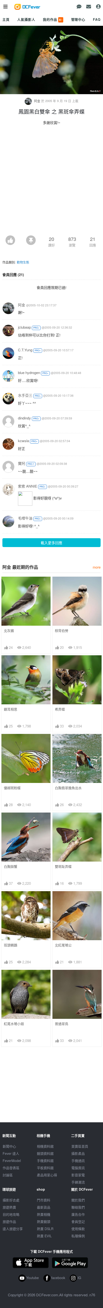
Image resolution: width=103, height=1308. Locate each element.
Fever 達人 (11, 1153)
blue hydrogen (29, 372)
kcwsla (23, 440)
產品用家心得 (47, 1174)
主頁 (6, 19)
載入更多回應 (51, 542)
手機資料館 (45, 1160)
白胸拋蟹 (10, 866)
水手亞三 (25, 395)
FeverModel (12, 1160)
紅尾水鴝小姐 (14, 1023)
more (97, 567)
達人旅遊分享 (13, 1228)
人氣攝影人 (26, 19)
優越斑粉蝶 (12, 788)
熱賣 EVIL (44, 1235)
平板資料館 (45, 1167)
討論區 (8, 1174)
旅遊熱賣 (9, 1207)
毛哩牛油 (25, 518)
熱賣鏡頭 (43, 1221)
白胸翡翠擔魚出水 (68, 788)
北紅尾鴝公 (63, 945)
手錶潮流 (78, 1182)
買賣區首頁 (79, 1146)
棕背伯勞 (61, 630)
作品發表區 (11, 1167)
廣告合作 (78, 1214)
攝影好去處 (11, 1200)
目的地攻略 (11, 1214)
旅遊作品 (9, 1221)
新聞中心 (9, 1146)
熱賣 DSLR (45, 1228)
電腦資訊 (78, 1167)
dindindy (24, 417)
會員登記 (78, 1221)
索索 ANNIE (27, 485)
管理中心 (78, 19)
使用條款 (78, 1228)
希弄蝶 (60, 709)
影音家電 (78, 1174)
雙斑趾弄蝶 (63, 866)
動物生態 (23, 262)
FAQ (97, 19)
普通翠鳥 (61, 1023)
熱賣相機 (43, 1214)
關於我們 (78, 1200)
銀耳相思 (10, 709)
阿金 (37, 100)
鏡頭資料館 (45, 1153)
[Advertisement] (51, 181)
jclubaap (24, 327)
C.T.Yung (25, 349)
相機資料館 (45, 1146)
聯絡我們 (78, 1207)
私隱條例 (78, 1235)
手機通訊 (78, 1160)
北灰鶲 (9, 630)
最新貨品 (43, 1207)
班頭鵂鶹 (10, 945)
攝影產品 (78, 1153)
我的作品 (53, 19)
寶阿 (21, 463)
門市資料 (43, 1200)
